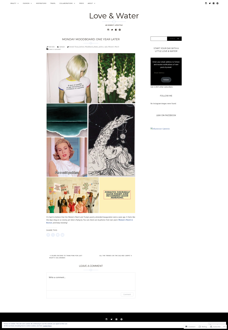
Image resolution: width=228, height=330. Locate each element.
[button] (71, 78)
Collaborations (66, 3)
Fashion (26, 3)
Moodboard (89, 47)
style (105, 47)
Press (81, 3)
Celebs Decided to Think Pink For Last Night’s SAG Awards (65, 257)
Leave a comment (54, 49)
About (90, 3)
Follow (166, 80)
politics (101, 47)
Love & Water (114, 15)
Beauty (13, 3)
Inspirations (41, 3)
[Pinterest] (217, 3)
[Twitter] (209, 3)
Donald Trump (74, 47)
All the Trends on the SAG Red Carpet (115, 255)
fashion (81, 47)
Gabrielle (51, 47)
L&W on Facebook (166, 115)
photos (95, 47)
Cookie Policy (47, 326)
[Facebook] (213, 3)
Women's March (113, 47)
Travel (53, 3)
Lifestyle (62, 47)
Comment (127, 294)
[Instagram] (206, 3)
